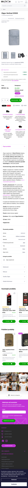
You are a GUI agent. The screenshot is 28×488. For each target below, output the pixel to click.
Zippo (23, 249)
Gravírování (4, 457)
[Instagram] (6, 440)
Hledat (24, 5)
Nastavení (14, 479)
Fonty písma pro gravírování (7, 461)
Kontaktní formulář (8, 445)
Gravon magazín (5, 468)
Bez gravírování (6, 69)
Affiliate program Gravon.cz (7, 466)
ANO (24, 242)
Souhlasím (14, 484)
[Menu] (26, 2)
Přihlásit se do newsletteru (9, 420)
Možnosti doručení (19, 96)
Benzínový (22, 245)
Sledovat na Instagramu (15, 395)
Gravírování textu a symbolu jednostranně (10, 72)
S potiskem (22, 236)
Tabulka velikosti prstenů (6, 463)
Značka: (4, 22)
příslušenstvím (6, 195)
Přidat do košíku (14, 100)
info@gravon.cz (7, 431)
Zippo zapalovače (10, 259)
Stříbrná (18, 236)
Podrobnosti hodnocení (19, 18)
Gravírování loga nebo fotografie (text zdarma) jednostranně (11, 75)
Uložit (9, 105)
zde (17, 476)
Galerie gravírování (5, 459)
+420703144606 (8, 434)
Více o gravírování (15, 80)
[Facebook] (2, 440)
